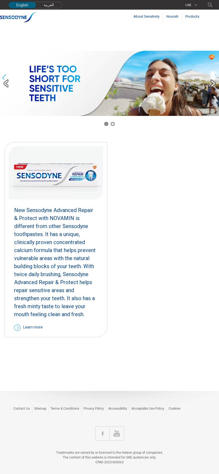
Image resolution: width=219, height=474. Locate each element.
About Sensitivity (146, 16)
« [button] (4, 75)
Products (192, 16)
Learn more (33, 327)
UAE (188, 5)
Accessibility (117, 408)
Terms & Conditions (64, 408)
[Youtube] (117, 433)
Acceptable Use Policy (147, 408)
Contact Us (21, 408)
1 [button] (106, 124)
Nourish (172, 16)
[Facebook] (103, 433)
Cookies (175, 408)
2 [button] (113, 124)
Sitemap (40, 408)
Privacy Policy (94, 408)
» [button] (213, 75)
